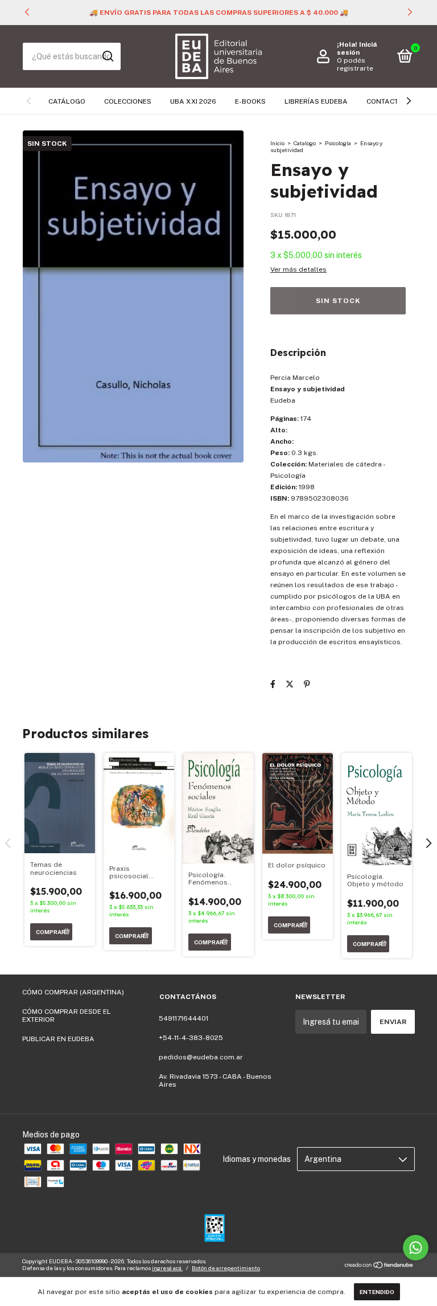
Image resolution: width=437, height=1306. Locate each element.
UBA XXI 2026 (193, 101)
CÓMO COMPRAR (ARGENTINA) (73, 992)
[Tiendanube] (379, 1266)
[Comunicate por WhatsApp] (415, 1247)
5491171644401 (183, 1018)
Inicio (277, 143)
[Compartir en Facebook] (272, 684)
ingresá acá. (167, 1267)
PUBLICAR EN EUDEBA (58, 1039)
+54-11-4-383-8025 (191, 1038)
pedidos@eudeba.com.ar (201, 1057)
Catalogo (305, 143)
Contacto (384, 101)
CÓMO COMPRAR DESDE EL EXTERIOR (66, 1015)
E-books (250, 101)
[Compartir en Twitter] (290, 684)
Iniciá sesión (357, 48)
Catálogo (66, 101)
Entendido (377, 1291)
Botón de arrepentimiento (226, 1267)
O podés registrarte (355, 64)
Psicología (338, 143)
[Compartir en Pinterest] (307, 684)
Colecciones (127, 101)
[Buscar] (107, 56)
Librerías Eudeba (316, 101)
